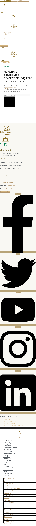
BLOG (5, 472)
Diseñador (7, 446)
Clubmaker (7, 451)
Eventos (6, 455)
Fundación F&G (9, 453)
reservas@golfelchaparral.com (20, 1)
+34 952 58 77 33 (5, 1)
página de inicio (10, 88)
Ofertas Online (9, 464)
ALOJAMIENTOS (9, 473)
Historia (6, 442)
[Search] (9, 101)
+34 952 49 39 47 (11, 185)
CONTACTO (7, 475)
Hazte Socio (8, 470)
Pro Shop (6, 457)
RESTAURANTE (8, 459)
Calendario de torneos (12, 448)
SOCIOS (6, 466)
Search (6, 95)
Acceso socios (9, 468)
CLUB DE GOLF (8, 440)
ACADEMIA (7, 461)
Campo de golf (9, 444)
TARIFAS (6, 462)
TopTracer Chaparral (11, 449)
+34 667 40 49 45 (9, 188)
